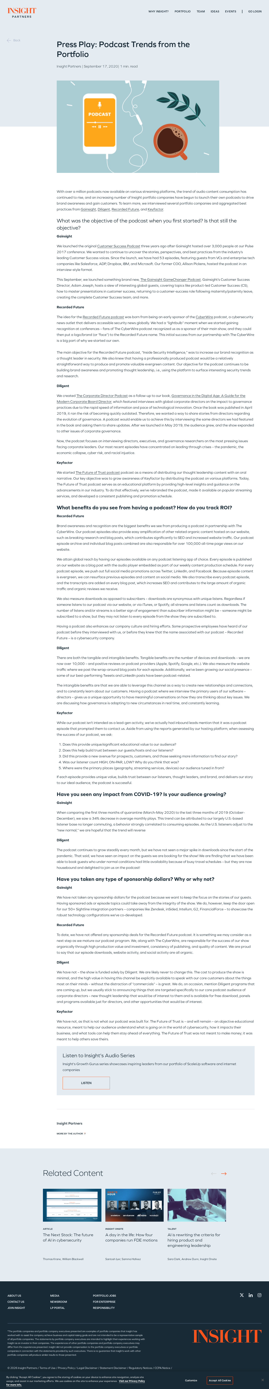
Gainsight (88, 209)
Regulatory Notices (141, 1368)
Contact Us (15, 1302)
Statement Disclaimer (113, 1368)
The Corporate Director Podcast (102, 396)
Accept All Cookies (220, 1380)
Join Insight (16, 1308)
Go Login (255, 11)
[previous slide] (215, 1174)
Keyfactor (155, 209)
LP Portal (57, 1308)
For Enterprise (104, 1302)
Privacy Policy (66, 1368)
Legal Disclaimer (87, 1368)
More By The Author (70, 1133)
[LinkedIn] (251, 1295)
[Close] (262, 1380)
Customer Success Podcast (118, 246)
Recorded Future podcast (103, 317)
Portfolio (183, 11)
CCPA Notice (163, 1368)
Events (230, 11)
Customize (191, 1380)
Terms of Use (48, 1368)
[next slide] (222, 1174)
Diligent (104, 209)
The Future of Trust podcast (98, 472)
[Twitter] (242, 1295)
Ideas (215, 11)
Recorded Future (125, 209)
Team (201, 11)
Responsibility (104, 1308)
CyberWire (204, 317)
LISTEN (86, 1083)
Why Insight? (158, 11)
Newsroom (58, 1302)
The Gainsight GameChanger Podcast (170, 279)
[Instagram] (260, 1295)
